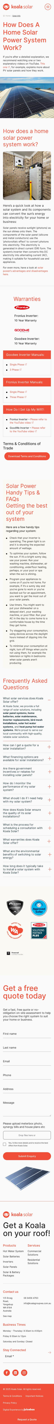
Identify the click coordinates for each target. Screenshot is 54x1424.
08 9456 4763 (31, 1298)
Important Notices (34, 1396)
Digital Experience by (13, 1409)
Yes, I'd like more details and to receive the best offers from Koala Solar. (28, 1144)
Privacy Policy (10, 1402)
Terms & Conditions (12, 1396)
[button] (27, 1419)
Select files (27, 1135)
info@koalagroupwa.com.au (37, 1303)
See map (7, 1316)
